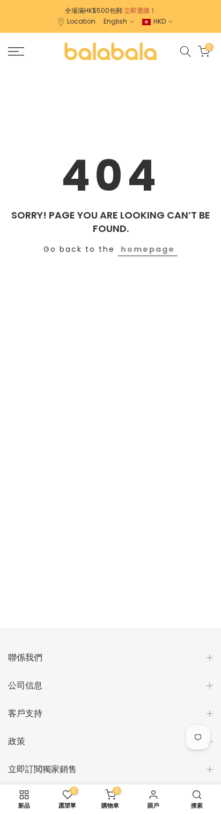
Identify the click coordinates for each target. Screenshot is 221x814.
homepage (148, 249)
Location (81, 21)
